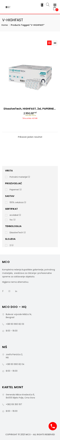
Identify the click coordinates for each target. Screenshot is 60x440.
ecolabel (14, 215)
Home (4, 25)
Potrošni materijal (18, 176)
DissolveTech (16, 232)
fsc (11, 219)
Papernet (14, 189)
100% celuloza (16, 202)
